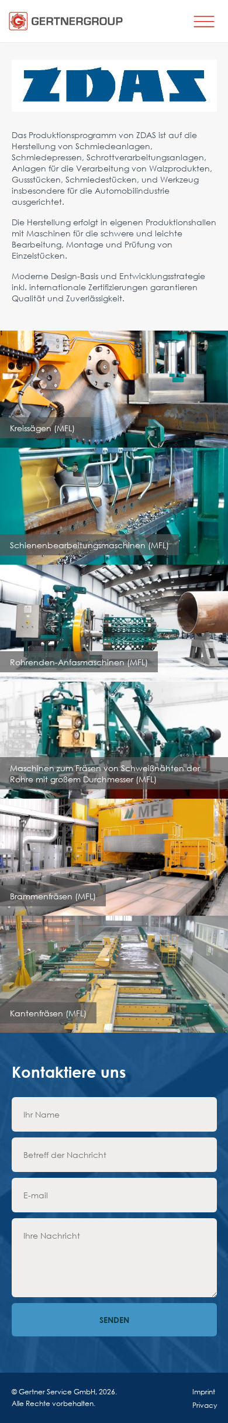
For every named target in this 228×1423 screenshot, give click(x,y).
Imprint (203, 1392)
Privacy (204, 1405)
